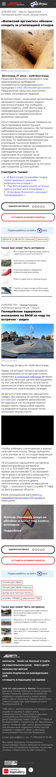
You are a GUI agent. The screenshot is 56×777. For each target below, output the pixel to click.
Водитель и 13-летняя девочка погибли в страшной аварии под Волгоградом (32, 621)
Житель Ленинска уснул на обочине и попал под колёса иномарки (26, 520)
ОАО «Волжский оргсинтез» (33, 87)
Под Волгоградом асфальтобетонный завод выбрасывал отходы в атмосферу (31, 289)
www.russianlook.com (19, 70)
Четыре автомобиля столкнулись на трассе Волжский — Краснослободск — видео (32, 640)
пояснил (10, 399)
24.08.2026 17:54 (9, 305)
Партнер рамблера (27, 763)
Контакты (8, 661)
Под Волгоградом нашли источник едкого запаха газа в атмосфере (26, 187)
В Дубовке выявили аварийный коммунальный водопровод (28, 271)
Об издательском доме (17, 665)
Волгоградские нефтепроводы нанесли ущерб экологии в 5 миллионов (31, 253)
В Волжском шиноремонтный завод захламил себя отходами (30, 262)
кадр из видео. (9, 360)
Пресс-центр (41, 665)
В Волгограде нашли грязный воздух (30, 279)
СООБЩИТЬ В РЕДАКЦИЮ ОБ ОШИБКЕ (23, 680)
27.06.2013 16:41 (8, 11)
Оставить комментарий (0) (28, 217)
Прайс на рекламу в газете (33, 661)
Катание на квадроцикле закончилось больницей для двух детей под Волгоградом (31, 613)
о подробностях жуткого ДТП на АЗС (22, 496)
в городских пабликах (28, 376)
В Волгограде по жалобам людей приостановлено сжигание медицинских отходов (25, 180)
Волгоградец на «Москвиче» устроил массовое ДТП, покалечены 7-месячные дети (31, 631)
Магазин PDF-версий (15, 669)
